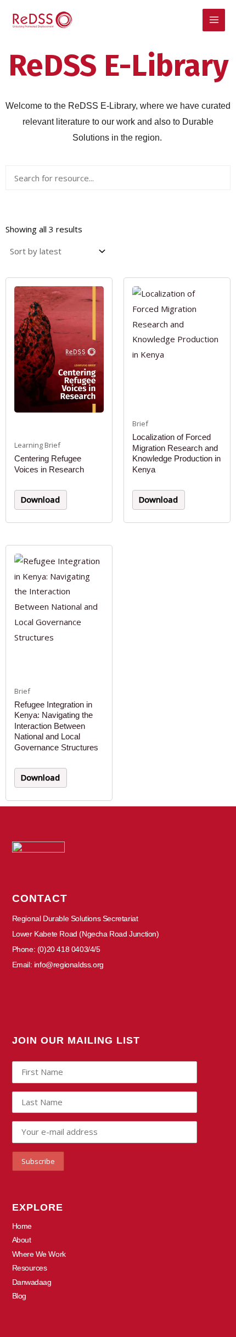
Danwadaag (32, 1282)
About (21, 1239)
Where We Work (39, 1254)
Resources (29, 1267)
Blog (19, 1295)
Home (22, 1226)
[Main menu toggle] (214, 20)
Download (40, 499)
